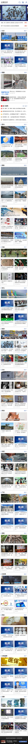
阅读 (3, 410)
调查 (3, 533)
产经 (3, 492)
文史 (3, 369)
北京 (3, 30)
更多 (25, 30)
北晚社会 (4, 206)
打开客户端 (23, 741)
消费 (3, 696)
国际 (3, 165)
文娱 (3, 247)
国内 (3, 124)
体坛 (3, 288)
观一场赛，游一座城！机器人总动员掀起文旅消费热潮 (15, 108)
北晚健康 (4, 656)
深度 (3, 451)
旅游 (3, 329)
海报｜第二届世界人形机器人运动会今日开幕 (12, 22)
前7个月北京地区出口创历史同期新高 (10, 25)
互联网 (4, 574)
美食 (3, 615)
